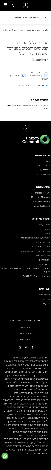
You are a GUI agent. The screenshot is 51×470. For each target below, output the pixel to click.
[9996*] (13, 5)
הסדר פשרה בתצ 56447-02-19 (36, 276)
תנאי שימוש (25, 327)
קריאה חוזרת (44, 264)
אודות (47, 229)
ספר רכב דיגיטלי (43, 174)
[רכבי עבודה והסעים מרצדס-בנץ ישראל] (25, 5)
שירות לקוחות (44, 224)
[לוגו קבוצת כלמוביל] (36, 143)
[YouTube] (26, 347)
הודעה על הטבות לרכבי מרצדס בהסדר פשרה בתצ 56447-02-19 (26, 270)
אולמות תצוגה (44, 294)
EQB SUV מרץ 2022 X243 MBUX (30, 30)
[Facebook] (32, 347)
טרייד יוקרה (45, 169)
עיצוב (47, 233)
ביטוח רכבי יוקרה (43, 165)
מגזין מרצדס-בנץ (43, 242)
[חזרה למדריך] (44, 18)
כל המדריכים (42, 30)
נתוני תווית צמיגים (42, 255)
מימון (47, 160)
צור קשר (46, 303)
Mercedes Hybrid (42, 206)
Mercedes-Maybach (40, 197)
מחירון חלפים (44, 259)
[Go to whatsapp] (4, 456)
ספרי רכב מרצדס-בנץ (41, 246)
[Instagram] (20, 347)
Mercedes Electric (41, 201)
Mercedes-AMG (42, 192)
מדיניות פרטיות (25, 333)
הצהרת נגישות (25, 339)
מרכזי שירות (45, 299)
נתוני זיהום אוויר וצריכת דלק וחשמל (35, 251)
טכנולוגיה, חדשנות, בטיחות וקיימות (35, 237)
